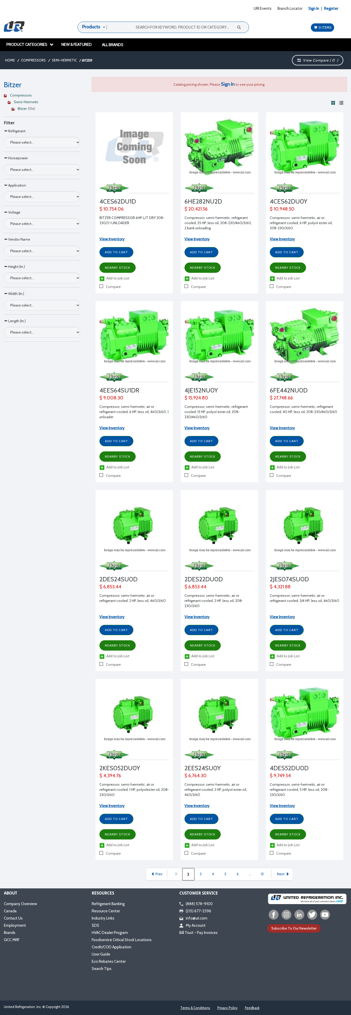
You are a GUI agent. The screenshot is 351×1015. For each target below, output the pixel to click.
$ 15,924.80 (196, 398)
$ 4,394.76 (110, 775)
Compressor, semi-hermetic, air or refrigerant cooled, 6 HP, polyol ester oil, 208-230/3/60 (301, 222)
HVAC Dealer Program (110, 932)
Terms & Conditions (195, 1008)
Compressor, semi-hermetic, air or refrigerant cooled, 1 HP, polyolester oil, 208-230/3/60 (134, 789)
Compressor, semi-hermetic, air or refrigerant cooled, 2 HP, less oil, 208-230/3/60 (213, 600)
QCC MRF (12, 940)
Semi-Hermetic (64, 60)
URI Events (263, 8)
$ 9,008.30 (111, 398)
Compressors (33, 60)
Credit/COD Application (111, 947)
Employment (15, 925)
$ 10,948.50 (282, 209)
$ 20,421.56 (196, 209)
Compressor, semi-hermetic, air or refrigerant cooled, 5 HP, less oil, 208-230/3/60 (299, 789)
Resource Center (106, 911)
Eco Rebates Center (109, 961)
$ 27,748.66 (281, 398)
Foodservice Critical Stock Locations (122, 940)
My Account (196, 925)
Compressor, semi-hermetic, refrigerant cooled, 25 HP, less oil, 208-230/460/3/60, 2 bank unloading (218, 222)
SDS (95, 925)
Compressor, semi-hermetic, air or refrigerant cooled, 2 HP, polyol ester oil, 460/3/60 (215, 789)
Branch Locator (290, 8)
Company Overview (20, 904)
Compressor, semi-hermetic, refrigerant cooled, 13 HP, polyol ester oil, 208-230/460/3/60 (216, 411)
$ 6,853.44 (110, 587)
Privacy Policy (227, 1008)
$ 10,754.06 (111, 209)
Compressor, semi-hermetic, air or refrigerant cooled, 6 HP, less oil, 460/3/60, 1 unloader (134, 411)
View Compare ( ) (319, 60)
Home (10, 60)
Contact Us (13, 918)
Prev (158, 874)
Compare (113, 286)
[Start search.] (239, 27)
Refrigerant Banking (108, 904)
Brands (9, 932)
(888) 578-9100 (199, 904)
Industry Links (103, 918)
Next (280, 874)
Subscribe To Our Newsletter (294, 928)
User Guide (101, 954)
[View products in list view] (341, 103)
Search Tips (102, 968)
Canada (10, 911)
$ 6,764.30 (195, 775)
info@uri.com (196, 918)
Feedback (252, 1008)
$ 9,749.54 (280, 775)
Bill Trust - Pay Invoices (198, 932)
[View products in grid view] (333, 103)
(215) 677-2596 (198, 911)
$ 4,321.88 (280, 587)
